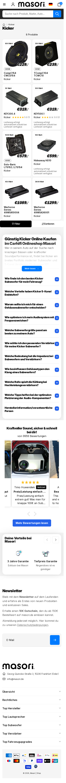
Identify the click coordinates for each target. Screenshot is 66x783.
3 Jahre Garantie (18, 561)
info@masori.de (15, 679)
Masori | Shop (35, 773)
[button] (59, 4)
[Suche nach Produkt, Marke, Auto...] (57, 13)
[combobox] (31, 13)
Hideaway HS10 (42, 160)
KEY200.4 (9, 113)
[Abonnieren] (55, 640)
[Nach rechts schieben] (55, 539)
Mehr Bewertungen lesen (32, 523)
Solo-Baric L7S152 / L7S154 (13, 166)
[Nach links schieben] (47, 539)
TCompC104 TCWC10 (41, 74)
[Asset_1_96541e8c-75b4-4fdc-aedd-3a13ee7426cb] (18, 668)
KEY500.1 (39, 113)
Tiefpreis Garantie (45, 561)
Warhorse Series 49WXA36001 (41, 210)
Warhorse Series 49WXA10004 (11, 210)
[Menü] (4, 4)
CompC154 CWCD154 (10, 74)
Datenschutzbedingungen (32, 625)
